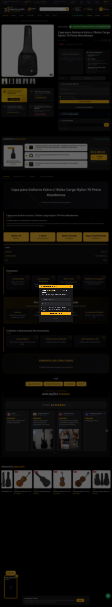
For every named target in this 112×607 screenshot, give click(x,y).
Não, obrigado (56, 320)
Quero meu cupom (56, 313)
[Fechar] (70, 286)
